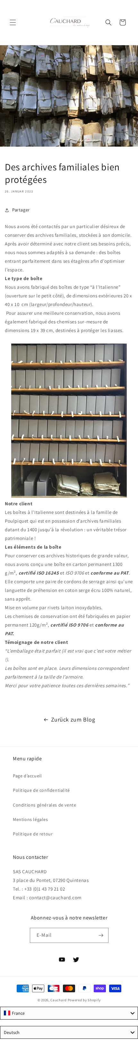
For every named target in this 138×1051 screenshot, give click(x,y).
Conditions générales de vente (44, 805)
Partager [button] (21, 210)
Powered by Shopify (84, 1000)
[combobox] (69, 1013)
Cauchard (58, 1000)
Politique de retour (33, 834)
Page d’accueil (27, 776)
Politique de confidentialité (41, 790)
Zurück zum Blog (73, 719)
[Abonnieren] (101, 935)
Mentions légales (30, 819)
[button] (13, 22)
